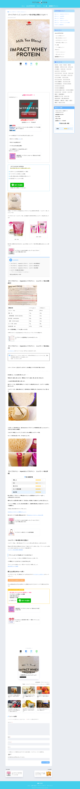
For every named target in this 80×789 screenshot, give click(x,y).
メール (10, 742)
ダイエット (70, 75)
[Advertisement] (29, 80)
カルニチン (57, 71)
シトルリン (57, 75)
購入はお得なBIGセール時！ (16, 274)
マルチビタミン (58, 92)
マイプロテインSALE (67, 83)
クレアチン (63, 71)
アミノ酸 (45, 6)
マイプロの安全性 (58, 83)
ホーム (23, 6)
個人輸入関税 (61, 94)
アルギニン (63, 69)
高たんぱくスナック (60, 54)
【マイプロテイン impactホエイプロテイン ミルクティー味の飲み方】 (24, 265)
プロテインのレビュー (45, 682)
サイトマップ (49, 785)
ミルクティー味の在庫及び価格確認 (15, 549)
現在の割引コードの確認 (13, 566)
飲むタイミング (62, 102)
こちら (19, 138)
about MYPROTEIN (30, 6)
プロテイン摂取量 (58, 81)
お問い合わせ (33, 785)
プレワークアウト (66, 79)
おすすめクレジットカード (61, 40)
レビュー (43, 684)
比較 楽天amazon (65, 98)
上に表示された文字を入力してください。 (17, 757)
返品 (67, 100)
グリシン (65, 73)
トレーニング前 (58, 77)
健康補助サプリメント (53, 6)
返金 (71, 100)
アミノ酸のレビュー (60, 47)
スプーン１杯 (63, 75)
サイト (9, 747)
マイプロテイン (11, 350)
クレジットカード (58, 73)
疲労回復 (57, 100)
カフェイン (69, 69)
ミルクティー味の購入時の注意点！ (17, 270)
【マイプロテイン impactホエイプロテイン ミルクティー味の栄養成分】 (25, 263)
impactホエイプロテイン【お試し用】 (35, 515)
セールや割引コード (60, 35)
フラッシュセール (58, 79)
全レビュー (66, 96)
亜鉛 (56, 94)
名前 (9, 737)
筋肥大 (48, 684)
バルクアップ (29, 684)
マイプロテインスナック (59, 85)
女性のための (57, 98)
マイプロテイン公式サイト (38, 574)
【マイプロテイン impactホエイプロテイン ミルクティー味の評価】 (24, 267)
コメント (10, 722)
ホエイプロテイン (36, 684)
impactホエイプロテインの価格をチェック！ (17, 511)
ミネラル (64, 92)
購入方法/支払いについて (61, 37)
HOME (41, 783)
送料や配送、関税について (61, 42)
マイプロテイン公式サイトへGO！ (16, 580)
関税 (56, 102)
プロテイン (39, 6)
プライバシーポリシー (41, 785)
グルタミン (70, 73)
